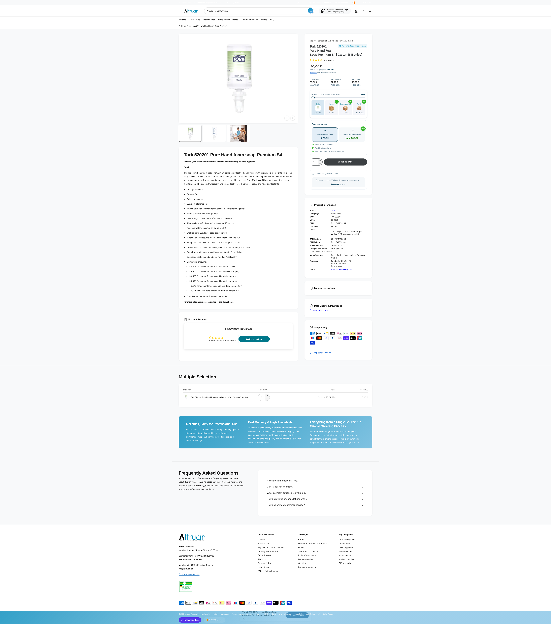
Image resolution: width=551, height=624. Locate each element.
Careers (302, 539)
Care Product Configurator (322, 3)
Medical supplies (346, 559)
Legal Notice (263, 567)
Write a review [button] (254, 339)
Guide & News (264, 555)
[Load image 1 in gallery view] (190, 133)
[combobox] (259, 10)
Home (183, 26)
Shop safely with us (322, 353)
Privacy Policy (264, 563)
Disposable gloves (347, 539)
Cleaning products (347, 547)
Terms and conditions (308, 551)
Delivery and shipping (268, 551)
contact (261, 539)
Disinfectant (344, 543)
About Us (262, 559)
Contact (303, 3)
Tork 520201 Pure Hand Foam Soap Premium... (208, 26)
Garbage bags (345, 551)
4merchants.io (205, 614)
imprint (301, 547)
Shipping (313, 72)
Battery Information (307, 567)
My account (263, 543)
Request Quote (337, 184)
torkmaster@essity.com (341, 269)
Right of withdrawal (307, 555)
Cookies (302, 563)
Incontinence (345, 555)
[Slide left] (287, 118)
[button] (180, 10)
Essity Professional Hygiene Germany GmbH (331, 41)
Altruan (187, 614)
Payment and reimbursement (271, 547)
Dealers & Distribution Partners (312, 543)
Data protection (305, 559)
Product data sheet (319, 310)
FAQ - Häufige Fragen (268, 571)
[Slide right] (292, 118)
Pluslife (182, 20)
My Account (343, 3)
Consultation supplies (228, 20)
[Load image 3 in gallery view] (238, 133)
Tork (333, 210)
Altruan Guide (249, 20)
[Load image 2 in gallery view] (214, 133)
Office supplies (345, 563)
